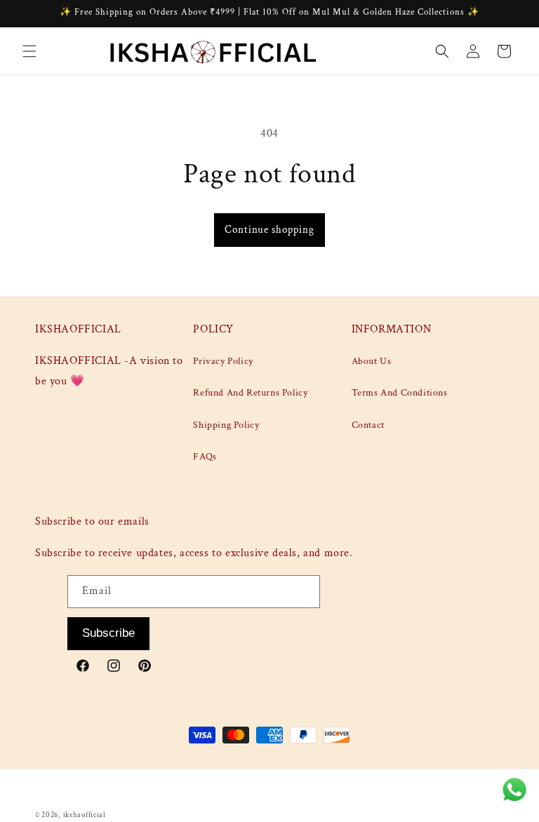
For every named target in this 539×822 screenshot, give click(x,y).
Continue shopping (269, 229)
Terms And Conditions (400, 392)
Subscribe (108, 633)
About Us (372, 361)
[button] (29, 51)
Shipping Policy (226, 425)
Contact (368, 425)
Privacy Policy (223, 361)
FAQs (204, 456)
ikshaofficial (84, 815)
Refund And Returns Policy (250, 392)
